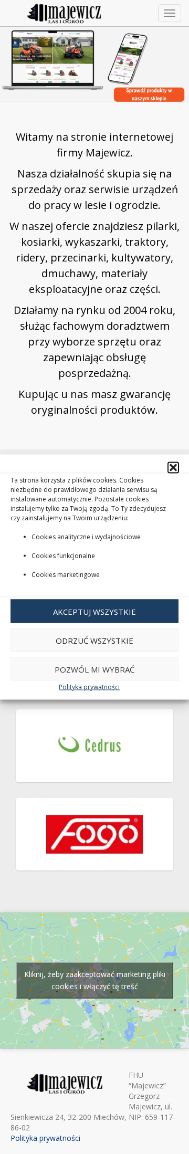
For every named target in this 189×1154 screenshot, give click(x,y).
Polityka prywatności (89, 687)
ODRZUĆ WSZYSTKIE (94, 640)
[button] (173, 468)
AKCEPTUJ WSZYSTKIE (94, 611)
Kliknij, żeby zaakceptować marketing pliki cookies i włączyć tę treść (94, 980)
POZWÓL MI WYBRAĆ (94, 669)
